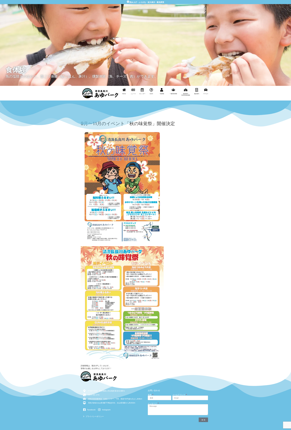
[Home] (124, 90)
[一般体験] (161, 90)
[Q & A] (151, 90)
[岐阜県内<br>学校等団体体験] (185, 90)
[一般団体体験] (173, 90)
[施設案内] (196, 90)
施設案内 (196, 93)
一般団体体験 (173, 93)
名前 (150, 395)
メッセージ (152, 403)
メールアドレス (179, 395)
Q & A (151, 93)
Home (124, 93)
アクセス (205, 93)
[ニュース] (133, 90)
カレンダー (142, 93)
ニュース (133, 93)
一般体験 (161, 93)
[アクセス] (205, 90)
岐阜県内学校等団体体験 (185, 94)
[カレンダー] (142, 90)
